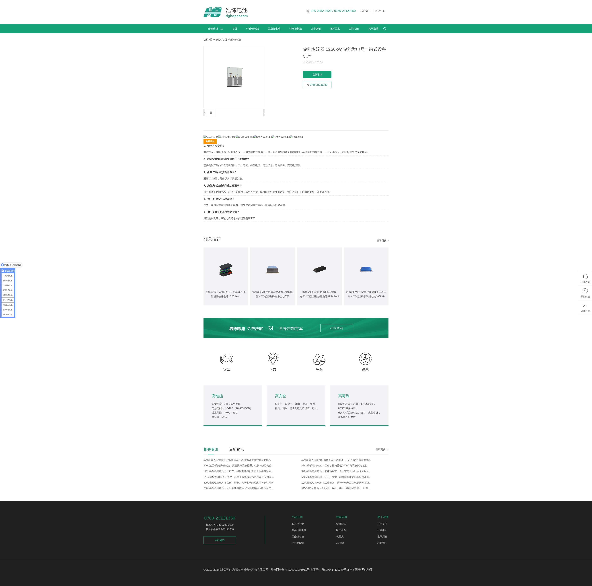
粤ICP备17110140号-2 (335, 569)
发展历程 (382, 536)
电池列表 (355, 569)
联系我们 (365, 10)
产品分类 (297, 517)
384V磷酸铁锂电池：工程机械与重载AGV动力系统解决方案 (334, 465)
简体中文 (380, 10)
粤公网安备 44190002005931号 (290, 569)
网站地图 (367, 569)
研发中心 (382, 530)
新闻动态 (354, 28)
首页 (234, 28)
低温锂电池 (298, 524)
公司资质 (382, 524)
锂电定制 (341, 517)
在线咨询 (317, 74)
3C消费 (340, 543)
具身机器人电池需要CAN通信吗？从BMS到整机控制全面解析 (237, 460)
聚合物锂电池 (299, 530)
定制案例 (316, 28)
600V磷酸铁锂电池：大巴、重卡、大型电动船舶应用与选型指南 (238, 482)
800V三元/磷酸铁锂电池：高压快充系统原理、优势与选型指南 (238, 465)
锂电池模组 (296, 28)
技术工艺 (335, 28)
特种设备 (341, 524)
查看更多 (380, 449)
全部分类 (214, 28)
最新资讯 (236, 449)
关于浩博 (373, 28)
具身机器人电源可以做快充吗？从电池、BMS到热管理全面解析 (336, 460)
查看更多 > (382, 240)
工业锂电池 (274, 28)
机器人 (340, 536)
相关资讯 (211, 449)
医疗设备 (341, 530)
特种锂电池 (252, 28)
